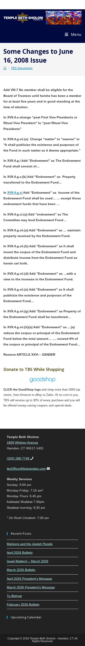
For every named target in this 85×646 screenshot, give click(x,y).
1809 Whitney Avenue (22, 442)
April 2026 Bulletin (20, 552)
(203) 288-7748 (18, 458)
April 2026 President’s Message (29, 578)
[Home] (4, 68)
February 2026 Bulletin (23, 604)
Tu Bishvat (14, 596)
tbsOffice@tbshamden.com (26, 468)
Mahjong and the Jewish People (30, 544)
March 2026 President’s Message (31, 587)
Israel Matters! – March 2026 (27, 561)
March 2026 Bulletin (21, 570)
